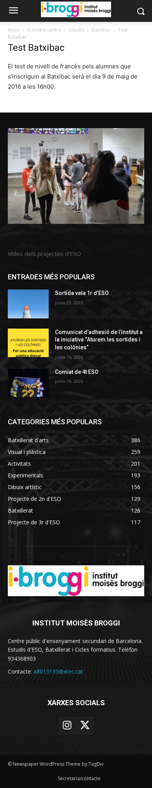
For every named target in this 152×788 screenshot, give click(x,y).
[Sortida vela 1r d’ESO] (28, 303)
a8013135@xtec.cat (58, 671)
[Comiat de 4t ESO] (28, 382)
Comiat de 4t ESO (77, 372)
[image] (76, 176)
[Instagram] (67, 725)
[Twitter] (85, 725)
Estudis (76, 30)
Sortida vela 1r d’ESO (82, 293)
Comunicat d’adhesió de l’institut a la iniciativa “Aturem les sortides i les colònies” (99, 339)
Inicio (13, 30)
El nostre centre (44, 30)
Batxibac (101, 30)
